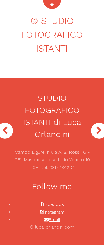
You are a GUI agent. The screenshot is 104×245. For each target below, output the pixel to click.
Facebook (53, 204)
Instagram (54, 212)
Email (54, 219)
